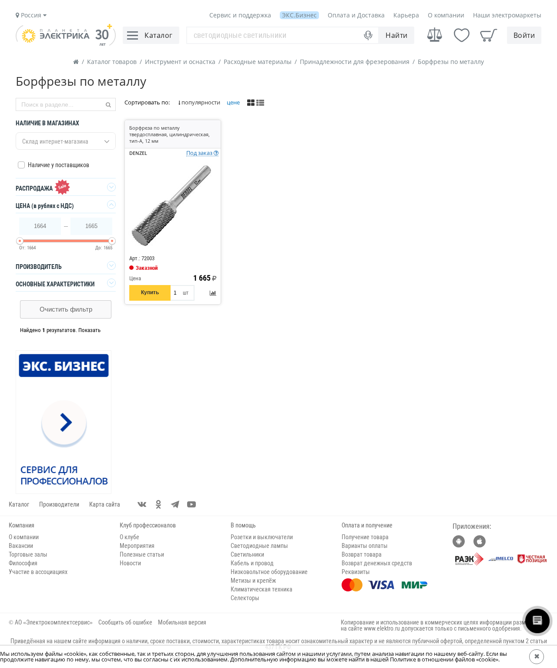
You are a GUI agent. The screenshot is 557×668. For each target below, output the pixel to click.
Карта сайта (104, 504)
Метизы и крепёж (253, 580)
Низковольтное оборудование (269, 571)
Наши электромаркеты (507, 15)
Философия (23, 563)
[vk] (142, 504)
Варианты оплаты (365, 545)
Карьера (406, 15)
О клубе (129, 537)
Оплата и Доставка (356, 15)
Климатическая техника (261, 589)
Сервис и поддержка (240, 15)
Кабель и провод (252, 563)
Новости (130, 563)
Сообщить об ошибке (125, 622)
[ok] (158, 504)
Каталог (19, 504)
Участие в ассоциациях (38, 571)
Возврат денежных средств (377, 563)
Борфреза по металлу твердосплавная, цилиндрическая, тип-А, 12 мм (169, 134)
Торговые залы (28, 554)
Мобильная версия (182, 622)
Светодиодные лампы (259, 545)
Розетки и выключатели (262, 537)
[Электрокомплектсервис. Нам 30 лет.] (66, 43)
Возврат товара (362, 554)
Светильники (247, 554)
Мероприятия (137, 545)
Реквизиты (356, 571)
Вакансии (21, 545)
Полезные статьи (142, 554)
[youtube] (191, 504)
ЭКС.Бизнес (299, 15)
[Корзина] (488, 35)
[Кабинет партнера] (64, 422)
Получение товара (365, 537)
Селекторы (245, 597)
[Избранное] (461, 35)
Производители (59, 504)
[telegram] (175, 504)
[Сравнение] (434, 35)
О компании (446, 15)
